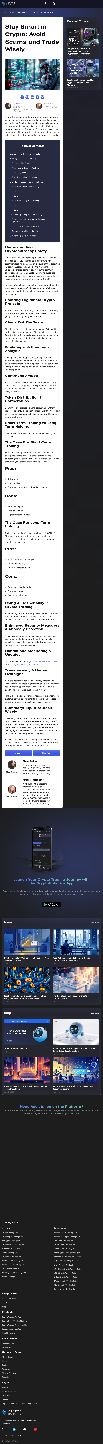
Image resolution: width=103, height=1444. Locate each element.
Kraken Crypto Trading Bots (65, 1249)
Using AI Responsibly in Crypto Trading (26, 214)
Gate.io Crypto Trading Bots (65, 1289)
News (12, 12)
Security (5, 1377)
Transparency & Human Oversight (26, 231)
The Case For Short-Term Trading (25, 186)
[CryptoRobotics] (12, 1413)
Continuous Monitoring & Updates (25, 226)
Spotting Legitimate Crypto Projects (24, 158)
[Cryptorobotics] (11, 4)
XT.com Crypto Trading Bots (65, 1281)
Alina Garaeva (19, 104)
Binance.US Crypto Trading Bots (67, 1237)
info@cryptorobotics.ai (11, 1435)
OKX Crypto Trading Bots (64, 1241)
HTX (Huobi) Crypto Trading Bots (67, 1269)
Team (4, 1361)
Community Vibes (19, 172)
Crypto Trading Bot (10, 1233)
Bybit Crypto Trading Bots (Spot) (67, 1253)
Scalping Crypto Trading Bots (14, 1272)
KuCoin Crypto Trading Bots (65, 1245)
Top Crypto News (9, 1298)
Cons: (16, 196)
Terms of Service (9, 1391)
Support (5, 1306)
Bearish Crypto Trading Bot (13, 1264)
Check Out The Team (20, 163)
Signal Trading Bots (10, 1276)
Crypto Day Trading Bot (11, 1257)
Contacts (5, 1365)
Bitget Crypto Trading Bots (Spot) (67, 1261)
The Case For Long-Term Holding (25, 200)
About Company (8, 1357)
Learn (4, 1302)
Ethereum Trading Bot (11, 1249)
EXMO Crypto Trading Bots (65, 1285)
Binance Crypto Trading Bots (65, 1233)
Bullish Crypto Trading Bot (12, 1261)
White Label (7, 1347)
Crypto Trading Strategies (12, 1329)
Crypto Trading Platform (12, 1317)
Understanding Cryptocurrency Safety (25, 154)
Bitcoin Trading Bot (10, 1253)
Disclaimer (6, 1395)
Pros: (16, 191)
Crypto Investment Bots (11, 1269)
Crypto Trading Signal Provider (14, 1325)
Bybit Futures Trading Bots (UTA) (67, 1257)
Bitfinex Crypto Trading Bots (65, 1277)
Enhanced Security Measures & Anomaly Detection (28, 220)
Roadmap (6, 1369)
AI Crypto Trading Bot (11, 1241)
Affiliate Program (9, 1373)
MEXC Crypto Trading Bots (65, 1273)
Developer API (8, 1343)
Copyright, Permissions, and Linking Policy (19, 1403)
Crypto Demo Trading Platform (14, 1321)
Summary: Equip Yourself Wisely (23, 236)
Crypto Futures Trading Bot (13, 1245)
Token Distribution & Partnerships (25, 177)
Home (4, 12)
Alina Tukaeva (50, 104)
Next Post (46, 753)
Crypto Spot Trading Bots (12, 1237)
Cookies (5, 1399)
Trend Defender (8, 1333)
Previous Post (18, 753)
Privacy (5, 1387)
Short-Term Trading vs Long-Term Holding (27, 182)
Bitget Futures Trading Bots (65, 1265)
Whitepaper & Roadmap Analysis (25, 168)
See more (95, 922)
